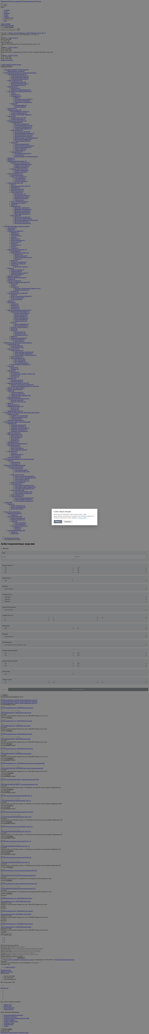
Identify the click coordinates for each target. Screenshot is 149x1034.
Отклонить (67, 521)
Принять (58, 521)
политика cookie (82, 518)
